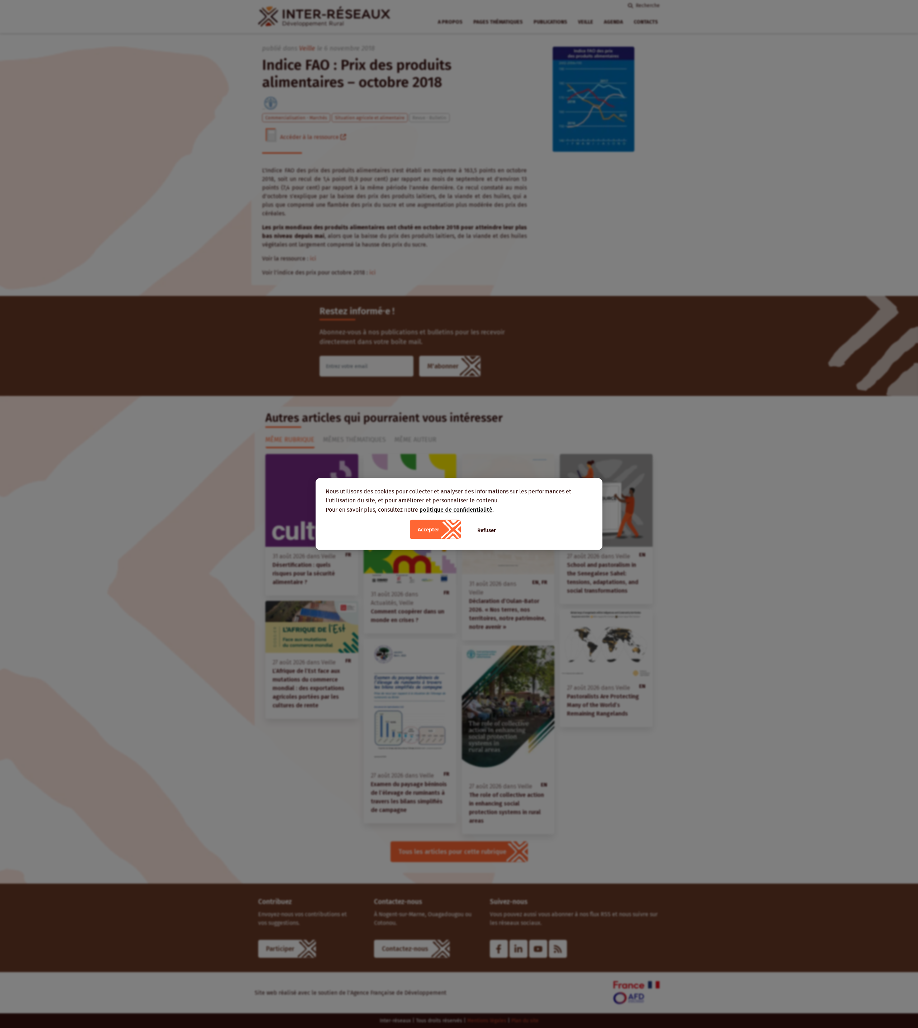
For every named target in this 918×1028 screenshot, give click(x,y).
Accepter (428, 529)
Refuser (486, 530)
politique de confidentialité (456, 509)
